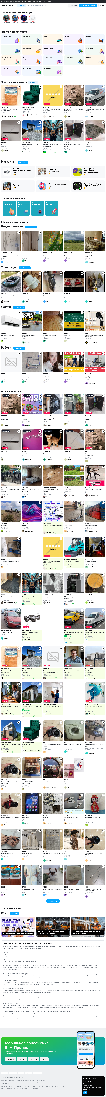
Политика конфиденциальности (32, 1086)
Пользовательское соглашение (48, 1086)
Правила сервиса (19, 1086)
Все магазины (23, 162)
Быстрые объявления (15, 1)
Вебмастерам (37, 1073)
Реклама (21, 1073)
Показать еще (53, 901)
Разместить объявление (88, 5)
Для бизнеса (31, 1)
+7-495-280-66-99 (13, 1079)
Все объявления (5, 1)
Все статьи (14, 913)
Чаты (44, 1)
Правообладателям (10, 1088)
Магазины (24, 1)
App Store (22, 1059)
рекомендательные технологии (22, 1082)
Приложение (39, 1)
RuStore (44, 1059)
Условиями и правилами (54, 1082)
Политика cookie (34, 1088)
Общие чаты (13, 1073)
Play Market (10, 1059)
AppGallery (33, 1059)
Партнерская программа (22, 1088)
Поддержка (50, 1)
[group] (9, 208)
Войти (102, 5)
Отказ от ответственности (7, 1086)
